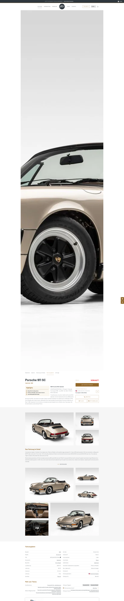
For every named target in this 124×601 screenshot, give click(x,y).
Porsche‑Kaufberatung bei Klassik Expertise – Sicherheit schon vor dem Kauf (48, 593)
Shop (68, 6)
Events (74, 6)
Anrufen (87, 396)
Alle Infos (95, 588)
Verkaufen (47, 6)
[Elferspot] (62, 6)
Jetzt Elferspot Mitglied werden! (59, 1)
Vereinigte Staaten (94, 573)
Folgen (86, 6)
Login (120, 1)
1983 (60, 552)
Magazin (54, 6)
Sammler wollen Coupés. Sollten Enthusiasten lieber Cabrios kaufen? (49, 588)
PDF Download (94, 401)
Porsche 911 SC (86, 585)
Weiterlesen (63, 464)
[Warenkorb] (98, 6)
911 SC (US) (58, 554)
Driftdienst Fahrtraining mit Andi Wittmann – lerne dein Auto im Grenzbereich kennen (85, 590)
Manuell (59, 576)
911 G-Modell (58, 562)
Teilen (82, 401)
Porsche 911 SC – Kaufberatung (54, 585)
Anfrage (57, 372)
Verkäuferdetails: (81, 388)
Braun (97, 560)
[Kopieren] (60, 557)
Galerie (33, 372)
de (93, 6)
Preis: (77, 380)
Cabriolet (59, 560)
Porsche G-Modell (94, 585)
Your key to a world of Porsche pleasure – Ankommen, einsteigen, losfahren (49, 590)
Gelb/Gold (96, 562)
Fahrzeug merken (88, 384)
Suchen (40, 6)
